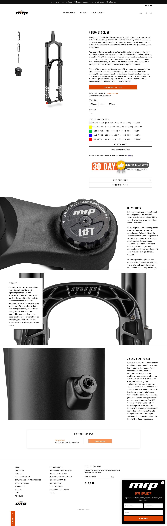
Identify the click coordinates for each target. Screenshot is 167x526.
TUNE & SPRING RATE (99, 119)
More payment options (120, 149)
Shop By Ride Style (69, 12)
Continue (143, 518)
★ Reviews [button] (13, 518)
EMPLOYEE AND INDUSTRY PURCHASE (28, 480)
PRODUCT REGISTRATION (58, 473)
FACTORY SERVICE (56, 467)
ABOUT (17, 467)
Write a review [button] (100, 441)
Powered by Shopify (83, 509)
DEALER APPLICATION (22, 477)
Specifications (120, 185)
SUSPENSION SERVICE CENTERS (61, 470)
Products (83, 12)
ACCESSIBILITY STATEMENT (59, 489)
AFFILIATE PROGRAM (22, 483)
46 (92, 114)
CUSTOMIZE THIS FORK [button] (113, 87)
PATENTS (18, 489)
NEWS (17, 493)
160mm (102, 104)
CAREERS (18, 473)
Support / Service (97, 12)
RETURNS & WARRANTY (58, 480)
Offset (92, 110)
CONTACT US (19, 470)
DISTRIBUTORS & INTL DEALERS (61, 477)
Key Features (120, 180)
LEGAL (52, 493)
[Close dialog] (162, 482)
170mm (112, 104)
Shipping (92, 95)
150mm (93, 104)
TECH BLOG (19, 496)
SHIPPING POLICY (56, 483)
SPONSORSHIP (20, 486)
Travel (92, 100)
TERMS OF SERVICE (56, 486)
